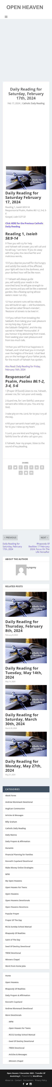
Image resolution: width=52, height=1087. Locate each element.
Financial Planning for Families (19, 854)
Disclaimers (28, 1080)
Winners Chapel (12, 959)
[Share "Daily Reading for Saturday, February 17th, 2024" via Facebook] (10, 467)
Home (8, 975)
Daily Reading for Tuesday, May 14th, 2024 (23, 673)
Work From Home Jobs (15, 966)
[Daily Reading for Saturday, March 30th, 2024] (26, 697)
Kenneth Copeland (13, 1002)
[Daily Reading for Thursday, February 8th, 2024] (26, 604)
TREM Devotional (13, 953)
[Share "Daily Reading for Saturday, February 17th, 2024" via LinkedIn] (36, 467)
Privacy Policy (41, 1080)
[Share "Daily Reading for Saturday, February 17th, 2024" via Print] (31, 472)
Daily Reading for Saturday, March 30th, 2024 (22, 719)
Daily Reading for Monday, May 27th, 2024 (23, 766)
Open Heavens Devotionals (17, 900)
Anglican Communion (15, 808)
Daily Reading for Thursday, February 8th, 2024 (24, 626)
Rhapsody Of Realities (15, 933)
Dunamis (9, 848)
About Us (9, 1080)
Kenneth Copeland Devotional (19, 861)
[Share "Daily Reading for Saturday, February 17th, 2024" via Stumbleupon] (20, 472)
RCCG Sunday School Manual (18, 926)
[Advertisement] (26, 50)
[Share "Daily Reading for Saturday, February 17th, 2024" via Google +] (20, 467)
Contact (18, 1080)
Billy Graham (11, 821)
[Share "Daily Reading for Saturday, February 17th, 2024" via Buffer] (42, 467)
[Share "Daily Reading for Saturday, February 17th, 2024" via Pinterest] (31, 467)
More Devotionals (13, 1015)
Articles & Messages (14, 815)
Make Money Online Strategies (19, 867)
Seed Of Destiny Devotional (17, 946)
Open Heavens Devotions (16, 907)
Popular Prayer (12, 913)
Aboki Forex (10, 795)
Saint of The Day (12, 939)
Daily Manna (11, 835)
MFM (7, 874)
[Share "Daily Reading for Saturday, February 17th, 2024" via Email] (26, 472)
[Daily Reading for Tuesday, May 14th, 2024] (26, 650)
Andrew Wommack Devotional (19, 802)
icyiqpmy (31, 567)
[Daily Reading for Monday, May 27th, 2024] (26, 744)
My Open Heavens (13, 881)
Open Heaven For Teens (16, 887)
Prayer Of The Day (13, 920)
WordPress (37, 1076)
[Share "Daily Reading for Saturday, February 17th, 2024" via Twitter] (15, 467)
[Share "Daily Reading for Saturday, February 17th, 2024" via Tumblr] (26, 467)
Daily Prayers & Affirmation (17, 841)
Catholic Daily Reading (33, 103)
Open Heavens (12, 894)
